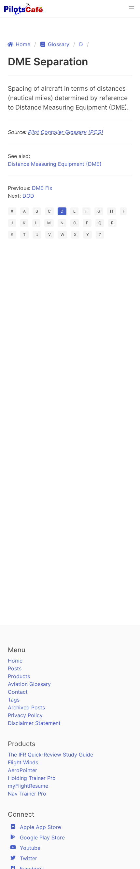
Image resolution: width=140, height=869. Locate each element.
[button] (131, 8)
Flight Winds (23, 762)
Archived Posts (26, 707)
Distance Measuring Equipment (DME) (55, 164)
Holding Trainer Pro (32, 778)
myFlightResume (28, 786)
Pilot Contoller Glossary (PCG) (65, 132)
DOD (28, 195)
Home (15, 660)
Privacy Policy (25, 715)
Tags (14, 699)
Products (19, 676)
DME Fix (42, 188)
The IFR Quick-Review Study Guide (50, 754)
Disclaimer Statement (34, 723)
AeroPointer (22, 770)
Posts (14, 668)
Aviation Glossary (29, 684)
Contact (18, 692)
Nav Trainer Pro (27, 793)
